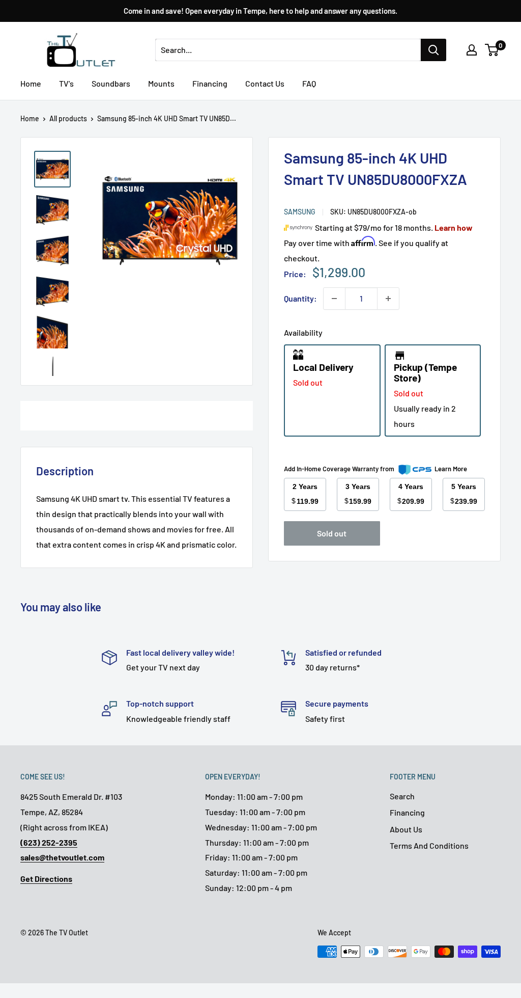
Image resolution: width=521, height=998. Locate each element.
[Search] (433, 50)
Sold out (331, 533)
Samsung (299, 211)
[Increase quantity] (388, 298)
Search (402, 796)
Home (30, 83)
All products (68, 118)
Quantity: (300, 298)
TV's (66, 83)
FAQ (309, 83)
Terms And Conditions (429, 845)
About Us (406, 829)
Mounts (161, 83)
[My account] (472, 50)
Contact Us (264, 83)
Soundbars (111, 83)
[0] (492, 50)
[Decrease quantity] (334, 298)
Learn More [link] (451, 469)
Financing (209, 83)
